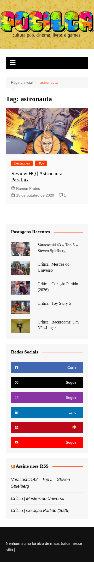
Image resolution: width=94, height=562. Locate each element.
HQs (41, 163)
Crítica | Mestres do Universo (37, 498)
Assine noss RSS (32, 466)
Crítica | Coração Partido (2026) (40, 510)
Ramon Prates (28, 188)
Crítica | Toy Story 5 (54, 303)
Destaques (22, 163)
